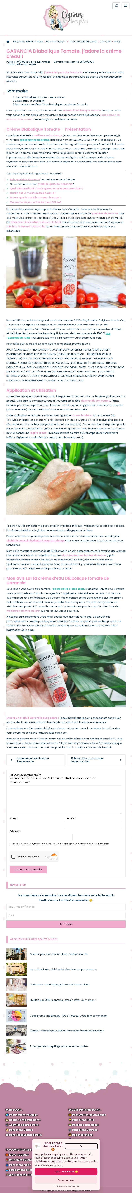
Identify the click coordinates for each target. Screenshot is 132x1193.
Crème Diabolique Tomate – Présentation (40, 97)
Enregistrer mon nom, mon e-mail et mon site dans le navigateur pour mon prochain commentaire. (61, 844)
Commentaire (19, 782)
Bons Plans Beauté (56, 41)
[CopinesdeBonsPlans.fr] (66, 17)
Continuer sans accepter (66, 1186)
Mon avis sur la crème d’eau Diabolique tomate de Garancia (51, 104)
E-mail (72, 818)
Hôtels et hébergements (25, 1119)
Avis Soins (105, 41)
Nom (14, 818)
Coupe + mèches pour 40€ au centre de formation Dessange (67, 1030)
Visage (117, 41)
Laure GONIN (42, 61)
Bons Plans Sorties (21, 1129)
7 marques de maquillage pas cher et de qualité (59, 1046)
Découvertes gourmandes (89, 1114)
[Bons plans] (7, 41)
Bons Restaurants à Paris (25, 1135)
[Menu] (126, 5)
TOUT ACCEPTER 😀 (66, 1171)
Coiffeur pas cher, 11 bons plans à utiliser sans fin (59, 954)
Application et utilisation (29, 100)
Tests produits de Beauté (83, 41)
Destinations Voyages (23, 1114)
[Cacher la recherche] (69, 5)
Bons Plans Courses (84, 1129)
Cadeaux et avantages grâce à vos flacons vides (59, 984)
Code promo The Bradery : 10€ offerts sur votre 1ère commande (68, 1015)
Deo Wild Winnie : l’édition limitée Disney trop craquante (63, 969)
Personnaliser (66, 1180)
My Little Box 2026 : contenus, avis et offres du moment (63, 1000)
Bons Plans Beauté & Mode (28, 41)
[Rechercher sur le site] (116, 5)
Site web (15, 831)
